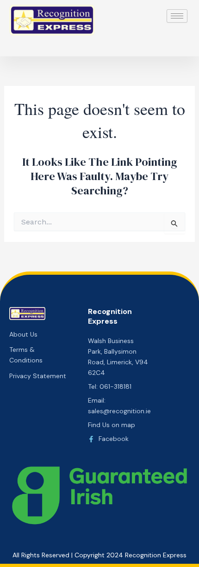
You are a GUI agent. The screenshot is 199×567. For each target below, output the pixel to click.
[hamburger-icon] (177, 16)
